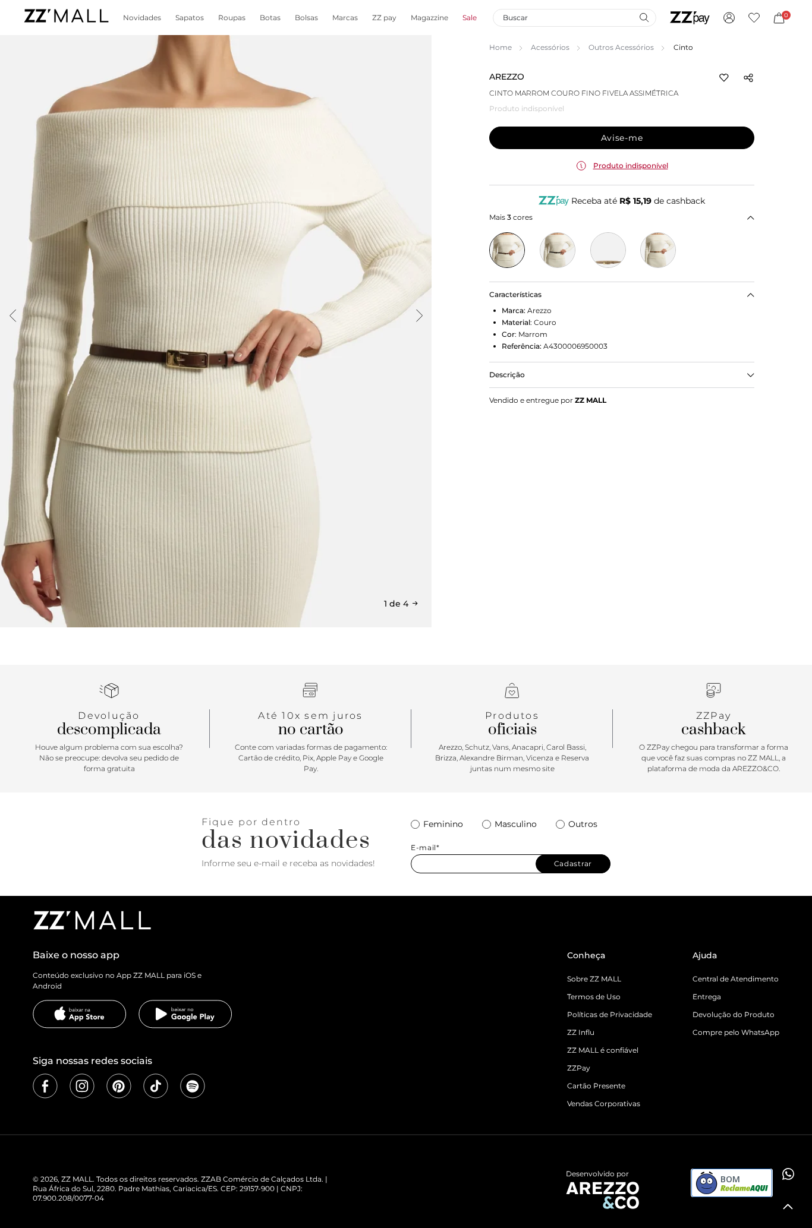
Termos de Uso (594, 996)
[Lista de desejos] (754, 18)
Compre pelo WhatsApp (736, 1032)
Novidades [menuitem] (142, 18)
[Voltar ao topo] (788, 1206)
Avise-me (622, 137)
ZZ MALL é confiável (602, 1050)
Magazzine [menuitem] (429, 18)
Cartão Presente (596, 1085)
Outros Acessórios (621, 47)
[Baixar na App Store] (80, 1014)
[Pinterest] (118, 1086)
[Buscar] (643, 17)
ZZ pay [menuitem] (384, 18)
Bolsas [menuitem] (306, 18)
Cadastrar (573, 863)
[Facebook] (45, 1086)
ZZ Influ (580, 1032)
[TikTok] (155, 1086)
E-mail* (425, 848)
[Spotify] (192, 1086)
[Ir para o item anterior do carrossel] (12, 315)
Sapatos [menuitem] (189, 18)
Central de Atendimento (736, 978)
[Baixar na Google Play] (185, 1014)
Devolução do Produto (734, 1014)
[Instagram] (82, 1086)
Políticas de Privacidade (609, 1014)
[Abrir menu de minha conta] (729, 18)
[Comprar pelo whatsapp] (788, 1174)
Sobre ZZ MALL (594, 978)
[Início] (66, 17)
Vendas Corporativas (603, 1103)
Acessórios (550, 47)
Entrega (707, 996)
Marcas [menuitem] (345, 18)
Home (500, 47)
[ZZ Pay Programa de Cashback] (690, 17)
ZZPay (578, 1067)
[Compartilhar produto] (748, 78)
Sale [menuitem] (469, 18)
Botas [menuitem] (270, 18)
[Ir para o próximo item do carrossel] (419, 315)
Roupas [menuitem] (232, 18)
